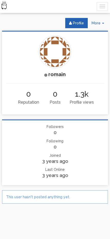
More (100, 24)
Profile (78, 23)
